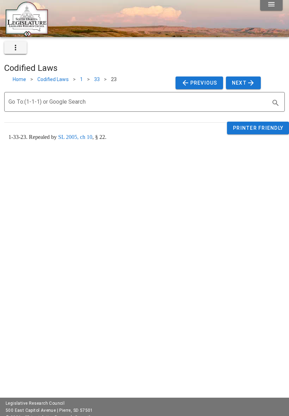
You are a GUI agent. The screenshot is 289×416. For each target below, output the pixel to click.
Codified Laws (53, 79)
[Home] (27, 34)
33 (97, 79)
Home (19, 79)
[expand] (15, 47)
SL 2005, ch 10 (75, 137)
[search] (276, 103)
